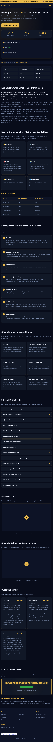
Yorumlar (22, 78)
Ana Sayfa (3, 62)
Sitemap (3, 717)
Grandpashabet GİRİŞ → (10, 25)
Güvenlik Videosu (8, 78)
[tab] (26, 409)
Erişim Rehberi (40, 69)
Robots (3, 720)
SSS (26, 62)
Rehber (23, 62)
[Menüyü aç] (50, 5)
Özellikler (18, 62)
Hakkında (3, 714)
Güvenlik (6, 74)
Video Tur (38, 74)
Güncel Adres (39, 78)
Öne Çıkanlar (23, 69)
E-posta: (8, 727)
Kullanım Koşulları (41, 714)
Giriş (5, 69)
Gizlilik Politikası (40, 717)
